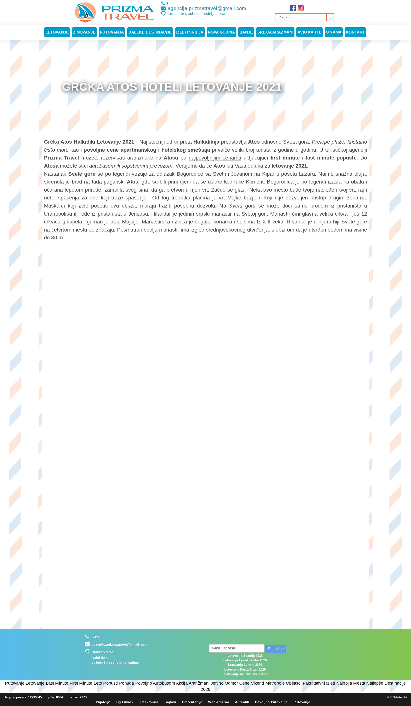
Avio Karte (310, 32)
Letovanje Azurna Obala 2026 (246, 674)
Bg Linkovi (125, 702)
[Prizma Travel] (114, 12)
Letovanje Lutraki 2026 (245, 665)
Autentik (242, 702)
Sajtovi (170, 702)
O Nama (334, 32)
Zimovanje (84, 32)
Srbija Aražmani (275, 32)
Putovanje (302, 702)
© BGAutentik (397, 697)
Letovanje (57, 32)
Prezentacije (192, 702)
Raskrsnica (149, 702)
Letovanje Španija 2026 (245, 656)
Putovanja (112, 32)
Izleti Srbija (190, 32)
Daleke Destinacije (150, 32)
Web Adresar (218, 702)
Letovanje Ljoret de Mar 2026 (245, 660)
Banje (246, 32)
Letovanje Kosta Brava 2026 (245, 669)
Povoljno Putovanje (271, 702)
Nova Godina (221, 32)
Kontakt (355, 32)
